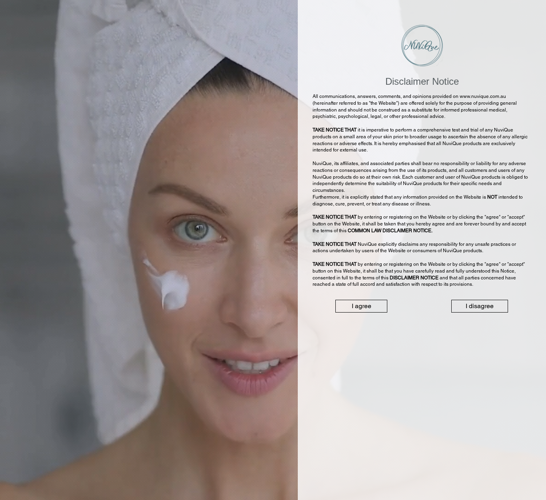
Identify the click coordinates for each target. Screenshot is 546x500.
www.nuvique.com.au (483, 96)
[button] (361, 306)
